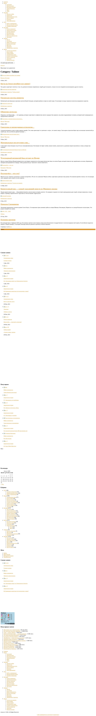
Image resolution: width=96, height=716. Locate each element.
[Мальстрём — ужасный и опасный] (6, 317)
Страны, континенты (12, 56)
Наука (5, 3)
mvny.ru (2, 65)
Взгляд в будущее (11, 43)
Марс (8, 10)
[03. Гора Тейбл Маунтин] (5, 441)
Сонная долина (7, 260)
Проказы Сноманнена (10, 204)
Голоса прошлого (11, 29)
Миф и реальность (11, 42)
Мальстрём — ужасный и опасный (12, 322)
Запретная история (11, 30)
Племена (9, 19)
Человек (6, 12)
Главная (6, 1)
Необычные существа (12, 48)
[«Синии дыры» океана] (6, 327)
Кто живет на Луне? (9, 643)
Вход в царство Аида (9, 301)
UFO (5, 22)
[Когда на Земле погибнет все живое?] (10, 75)
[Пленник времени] (6, 211)
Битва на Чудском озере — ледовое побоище (15, 633)
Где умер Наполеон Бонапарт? (11, 635)
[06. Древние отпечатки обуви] (5, 402)
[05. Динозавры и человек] (5, 410)
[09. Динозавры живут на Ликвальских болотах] (5, 276)
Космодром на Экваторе (10, 648)
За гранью (9, 41)
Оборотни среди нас (9, 112)
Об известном (10, 33)
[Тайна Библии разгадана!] (5, 387)
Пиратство (9, 15)
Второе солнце (7, 642)
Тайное (5, 38)
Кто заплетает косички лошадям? (12, 631)
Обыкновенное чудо (12, 16)
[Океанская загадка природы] (8, 89)
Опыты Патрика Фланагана (11, 644)
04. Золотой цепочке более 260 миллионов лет (15, 430)
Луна (8, 11)
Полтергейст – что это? (10, 173)
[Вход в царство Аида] (6, 296)
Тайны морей (10, 53)
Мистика (9, 45)
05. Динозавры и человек (10, 415)
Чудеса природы (11, 57)
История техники (11, 7)
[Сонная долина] (6, 255)
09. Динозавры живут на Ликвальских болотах (16, 281)
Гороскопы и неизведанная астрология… (17, 127)
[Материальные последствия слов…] (10, 134)
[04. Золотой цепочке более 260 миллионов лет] (5, 425)
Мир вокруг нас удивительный (12, 629)
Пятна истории (10, 34)
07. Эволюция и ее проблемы (11, 400)
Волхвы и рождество (9, 647)
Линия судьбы (10, 14)
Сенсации (9, 4)
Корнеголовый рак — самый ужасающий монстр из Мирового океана (29, 189)
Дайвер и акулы (8, 311)
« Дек (2, 484)
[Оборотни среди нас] (6, 103)
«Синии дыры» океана (9, 332)
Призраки (9, 46)
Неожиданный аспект (12, 25)
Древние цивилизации (9, 270)
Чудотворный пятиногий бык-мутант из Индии (20, 158)
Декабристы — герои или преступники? (14, 638)
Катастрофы (10, 52)
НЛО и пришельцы (11, 23)
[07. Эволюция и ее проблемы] (5, 395)
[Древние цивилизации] (5, 265)
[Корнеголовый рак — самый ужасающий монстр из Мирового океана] (6, 180)
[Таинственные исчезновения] (12, 418)
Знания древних (11, 31)
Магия (8, 39)
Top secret (9, 37)
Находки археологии (12, 35)
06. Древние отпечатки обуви (11, 407)
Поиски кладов (10, 60)
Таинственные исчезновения (11, 423)
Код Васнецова (7, 438)
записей (7, 554)
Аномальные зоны (11, 54)
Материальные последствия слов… (15, 143)
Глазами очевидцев (11, 26)
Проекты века (10, 6)
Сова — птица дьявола (9, 632)
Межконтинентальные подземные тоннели (15, 640)
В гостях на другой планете (11, 636)
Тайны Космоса (11, 8)
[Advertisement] (12, 240)
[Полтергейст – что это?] (7, 165)
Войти (5, 553)
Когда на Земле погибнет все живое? (15, 84)
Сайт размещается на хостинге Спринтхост (48, 714)
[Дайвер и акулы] (6, 306)
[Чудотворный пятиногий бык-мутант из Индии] (13, 149)
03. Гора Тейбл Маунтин (10, 446)
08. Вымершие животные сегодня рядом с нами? (16, 291)
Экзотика (9, 58)
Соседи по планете (11, 50)
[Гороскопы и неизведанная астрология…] (12, 119)
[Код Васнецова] (9, 433)
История (6, 27)
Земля (5, 49)
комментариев (8, 555)
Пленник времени (8, 220)
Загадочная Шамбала (9, 646)
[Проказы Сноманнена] (6, 196)
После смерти (10, 18)
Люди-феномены (11, 20)
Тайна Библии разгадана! (10, 392)
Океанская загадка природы (12, 98)
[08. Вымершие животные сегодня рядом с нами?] (5, 286)
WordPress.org (7, 557)
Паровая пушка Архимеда (10, 639)
